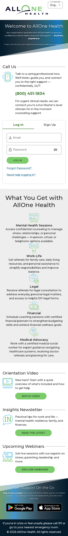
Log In (17, 160)
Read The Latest (33, 432)
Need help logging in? (21, 174)
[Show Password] (55, 149)
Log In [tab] (18, 125)
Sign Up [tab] (50, 125)
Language (55, 1)
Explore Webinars (35, 469)
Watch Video (31, 396)
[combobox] (55, 5)
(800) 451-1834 (30, 93)
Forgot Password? (19, 168)
